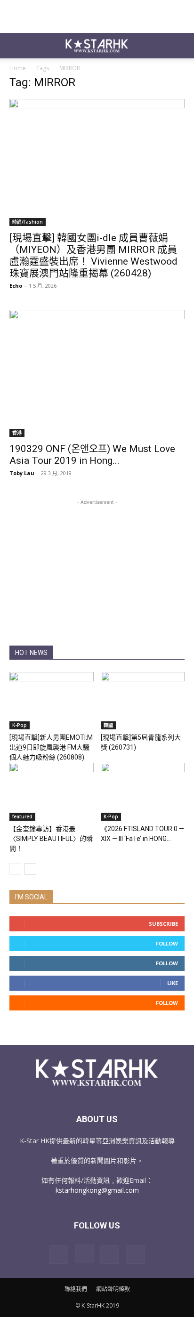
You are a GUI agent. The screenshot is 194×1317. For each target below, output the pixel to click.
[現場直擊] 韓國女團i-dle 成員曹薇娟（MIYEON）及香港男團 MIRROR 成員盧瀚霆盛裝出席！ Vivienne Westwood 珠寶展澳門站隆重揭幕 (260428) (93, 255)
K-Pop (19, 725)
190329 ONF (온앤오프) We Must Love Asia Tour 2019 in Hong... (92, 454)
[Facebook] (58, 1254)
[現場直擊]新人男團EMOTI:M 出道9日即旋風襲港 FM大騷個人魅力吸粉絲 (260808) (51, 747)
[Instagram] (84, 1253)
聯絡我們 (76, 1289)
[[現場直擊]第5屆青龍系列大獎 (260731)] (143, 701)
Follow (167, 943)
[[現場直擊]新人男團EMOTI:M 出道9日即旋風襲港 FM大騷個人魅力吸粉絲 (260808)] (51, 701)
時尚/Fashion (27, 221)
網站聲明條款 (113, 1289)
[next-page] (30, 869)
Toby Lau (21, 473)
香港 (17, 432)
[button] (16, 45)
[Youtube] (135, 1254)
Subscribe (163, 923)
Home (17, 68)
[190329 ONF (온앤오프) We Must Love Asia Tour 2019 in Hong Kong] (97, 373)
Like (172, 982)
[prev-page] (15, 869)
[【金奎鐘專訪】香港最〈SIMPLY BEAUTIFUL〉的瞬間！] (51, 792)
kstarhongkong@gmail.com (97, 1190)
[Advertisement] (97, 16)
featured (22, 816)
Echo (15, 285)
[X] (109, 1254)
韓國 (108, 725)
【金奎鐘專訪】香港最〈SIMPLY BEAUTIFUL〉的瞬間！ (51, 838)
